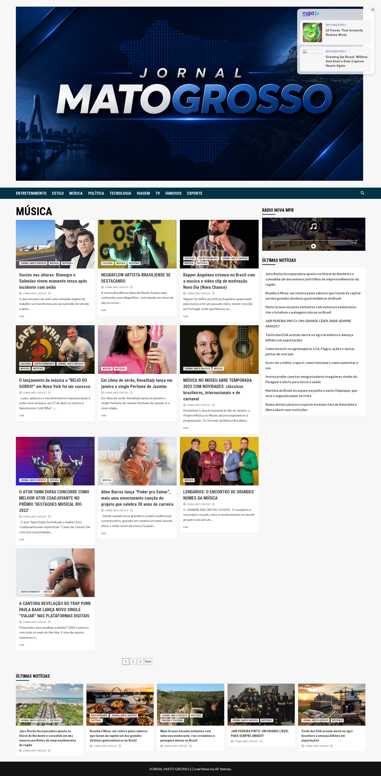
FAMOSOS (173, 193)
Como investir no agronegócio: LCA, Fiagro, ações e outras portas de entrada (310, 351)
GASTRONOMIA (99, 715)
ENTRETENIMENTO (31, 193)
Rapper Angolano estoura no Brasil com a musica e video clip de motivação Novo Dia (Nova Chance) (219, 281)
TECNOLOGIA (120, 193)
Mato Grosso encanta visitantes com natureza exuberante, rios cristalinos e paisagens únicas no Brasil (311, 309)
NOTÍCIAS (67, 263)
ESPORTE (194, 193)
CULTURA (108, 263)
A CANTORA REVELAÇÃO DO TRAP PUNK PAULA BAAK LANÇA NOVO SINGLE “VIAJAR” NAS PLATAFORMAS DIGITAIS (55, 609)
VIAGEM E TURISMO (172, 720)
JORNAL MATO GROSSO (33, 263)
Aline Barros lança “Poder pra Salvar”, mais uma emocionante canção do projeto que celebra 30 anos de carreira (137, 498)
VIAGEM (143, 193)
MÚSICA (76, 193)
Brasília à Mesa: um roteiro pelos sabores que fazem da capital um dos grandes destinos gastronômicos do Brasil (312, 295)
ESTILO (58, 193)
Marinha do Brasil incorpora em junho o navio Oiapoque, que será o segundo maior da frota (311, 393)
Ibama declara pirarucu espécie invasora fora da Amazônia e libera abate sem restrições (311, 406)
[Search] (362, 193)
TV (157, 193)
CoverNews (201, 769)
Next (148, 661)
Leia (21, 316)
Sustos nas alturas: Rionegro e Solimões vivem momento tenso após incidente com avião (53, 281)
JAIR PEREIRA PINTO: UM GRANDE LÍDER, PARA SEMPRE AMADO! (308, 323)
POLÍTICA (96, 193)
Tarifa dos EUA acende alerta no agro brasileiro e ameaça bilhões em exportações (309, 337)
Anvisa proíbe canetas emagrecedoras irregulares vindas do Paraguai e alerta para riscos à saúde (311, 379)
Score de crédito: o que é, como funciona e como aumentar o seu (311, 365)
